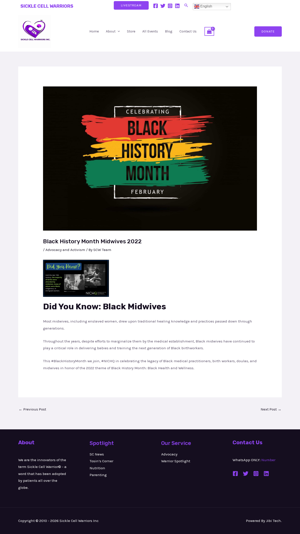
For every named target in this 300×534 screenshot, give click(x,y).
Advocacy (169, 454)
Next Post (271, 409)
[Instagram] (170, 5)
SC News (97, 454)
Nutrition (97, 468)
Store (131, 31)
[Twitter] (162, 5)
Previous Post (32, 409)
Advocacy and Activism (65, 249)
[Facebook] (155, 5)
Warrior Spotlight (175, 461)
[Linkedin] (177, 5)
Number (268, 460)
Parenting (98, 475)
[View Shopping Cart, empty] (209, 31)
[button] (186, 5)
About (111, 31)
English (205, 6)
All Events (150, 31)
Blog (168, 31)
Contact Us (188, 31)
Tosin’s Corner (101, 461)
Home (94, 31)
